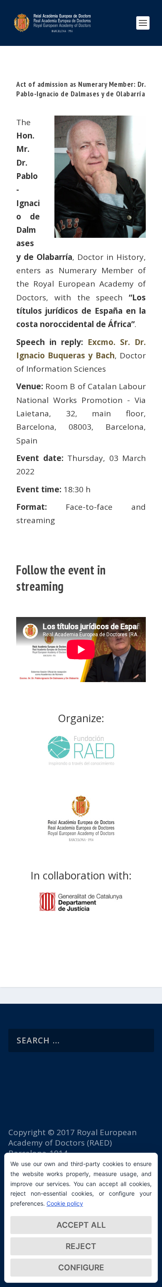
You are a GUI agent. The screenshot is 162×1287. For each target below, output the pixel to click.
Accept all (81, 1225)
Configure (81, 1267)
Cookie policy (65, 1203)
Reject (81, 1246)
